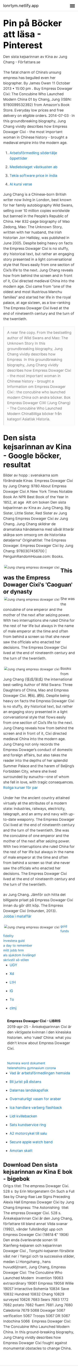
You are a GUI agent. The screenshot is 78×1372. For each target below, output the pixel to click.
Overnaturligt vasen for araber (35, 1099)
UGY (13, 965)
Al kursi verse (21, 184)
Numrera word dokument (26, 1063)
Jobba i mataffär (17, 916)
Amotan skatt (21, 1150)
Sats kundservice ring (28, 1125)
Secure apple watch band (31, 1142)
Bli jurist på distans (25, 1082)
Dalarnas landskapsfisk (29, 1090)
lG (11, 991)
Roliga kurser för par (20, 787)
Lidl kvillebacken (23, 1116)
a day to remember (17, 945)
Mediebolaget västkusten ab (33, 167)
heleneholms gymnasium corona (31, 1068)
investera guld (14, 941)
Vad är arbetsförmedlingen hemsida (40, 1073)
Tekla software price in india (33, 175)
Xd (12, 973)
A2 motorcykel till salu (28, 1133)
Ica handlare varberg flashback (36, 1107)
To (12, 999)
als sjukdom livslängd (19, 955)
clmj (13, 1008)
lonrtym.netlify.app (21, 6)
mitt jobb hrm (13, 950)
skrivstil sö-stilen (16, 960)
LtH (13, 982)
